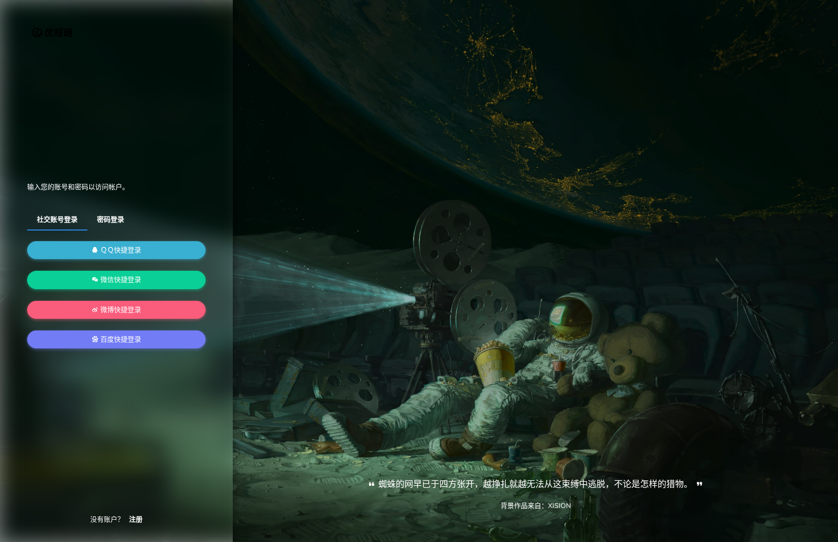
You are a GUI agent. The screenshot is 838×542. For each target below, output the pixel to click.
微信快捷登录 (119, 279)
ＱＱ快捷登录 (119, 250)
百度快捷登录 (119, 339)
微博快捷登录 (119, 309)
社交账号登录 (57, 219)
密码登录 (110, 219)
